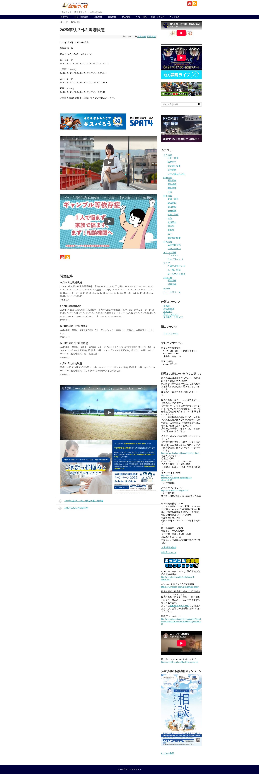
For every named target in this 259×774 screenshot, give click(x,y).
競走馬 (171, 226)
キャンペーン (174, 248)
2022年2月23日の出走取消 (74, 343)
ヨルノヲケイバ (175, 259)
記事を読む (64, 300)
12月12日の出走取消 (71, 363)
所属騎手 (167, 311)
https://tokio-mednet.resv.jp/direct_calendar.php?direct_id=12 (176, 477)
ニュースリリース (172, 292)
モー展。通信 (174, 270)
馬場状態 (151, 36)
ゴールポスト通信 (176, 274)
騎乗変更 (172, 162)
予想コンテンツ (170, 314)
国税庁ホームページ (179, 605)
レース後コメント (176, 174)
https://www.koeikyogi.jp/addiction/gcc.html (180, 453)
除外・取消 (173, 158)
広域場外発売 (174, 245)
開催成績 (172, 184)
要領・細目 (173, 199)
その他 (166, 288)
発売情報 (167, 242)
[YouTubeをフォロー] (189, 3)
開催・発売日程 (81, 17)
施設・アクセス (157, 17)
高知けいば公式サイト (132, 769)
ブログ (166, 263)
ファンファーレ (170, 333)
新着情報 (64, 17)
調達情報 (172, 280)
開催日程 (172, 180)
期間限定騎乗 (174, 238)
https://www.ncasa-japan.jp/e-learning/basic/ (180, 587)
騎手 (170, 234)
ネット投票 (174, 17)
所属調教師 (168, 309)
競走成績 (172, 210)
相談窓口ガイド (168, 552)
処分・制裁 (173, 214)
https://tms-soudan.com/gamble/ (174, 490)
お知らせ (167, 278)
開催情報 (112, 17)
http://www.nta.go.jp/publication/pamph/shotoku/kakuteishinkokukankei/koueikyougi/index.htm (181, 621)
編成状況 (172, 203)
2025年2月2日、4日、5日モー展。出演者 (83, 500)
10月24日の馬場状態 (71, 282)
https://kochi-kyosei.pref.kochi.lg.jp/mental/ (179, 662)
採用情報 (172, 284)
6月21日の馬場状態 (70, 306)
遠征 (170, 218)
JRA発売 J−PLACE (173, 317)
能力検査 (172, 207)
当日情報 (98, 17)
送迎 (170, 192)
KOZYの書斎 (167, 753)
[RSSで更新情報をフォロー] (194, 3)
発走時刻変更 (174, 166)
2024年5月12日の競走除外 (74, 326)
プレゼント (173, 255)
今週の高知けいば (176, 266)
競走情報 (126, 17)
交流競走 (172, 222)
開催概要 (172, 188)
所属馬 (166, 306)
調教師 (171, 230)
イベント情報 (141, 17)
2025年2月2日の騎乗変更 (76, 508)
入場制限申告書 (168, 547)
